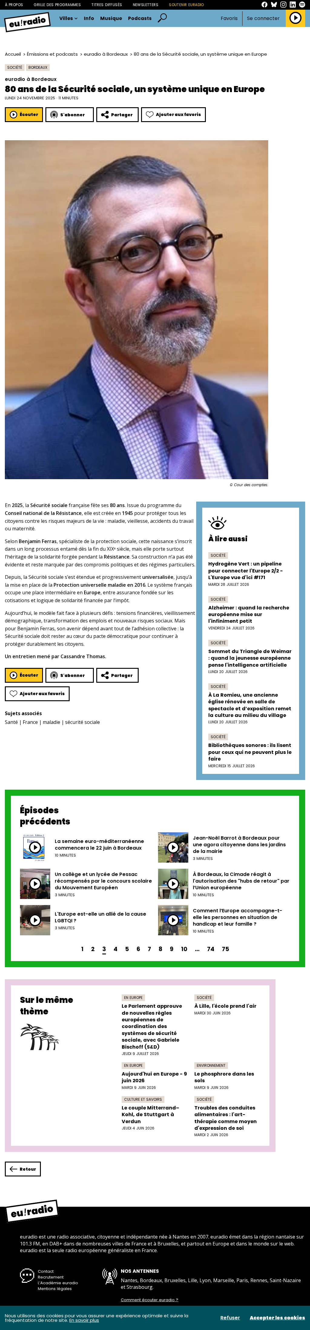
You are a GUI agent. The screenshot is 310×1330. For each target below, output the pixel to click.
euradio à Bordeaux (106, 54)
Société (14, 67)
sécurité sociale (82, 722)
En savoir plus (84, 1320)
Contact (46, 1271)
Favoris (229, 18)
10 (184, 949)
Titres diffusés (106, 4)
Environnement (211, 1065)
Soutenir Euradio (186, 4)
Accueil (13, 54)
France (30, 722)
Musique (111, 18)
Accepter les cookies (277, 1317)
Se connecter (263, 18)
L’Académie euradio (58, 1283)
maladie (51, 722)
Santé (11, 722)
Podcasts (140, 18)
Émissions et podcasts (52, 54)
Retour (28, 1169)
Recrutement (51, 1277)
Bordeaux (37, 67)
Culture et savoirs (143, 1099)
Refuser (230, 1317)
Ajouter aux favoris (178, 114)
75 (225, 949)
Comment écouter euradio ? (149, 1300)
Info (89, 18)
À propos (14, 4)
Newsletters (146, 4)
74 (210, 949)
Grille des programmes (57, 4)
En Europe (133, 997)
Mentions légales (55, 1289)
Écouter (29, 114)
